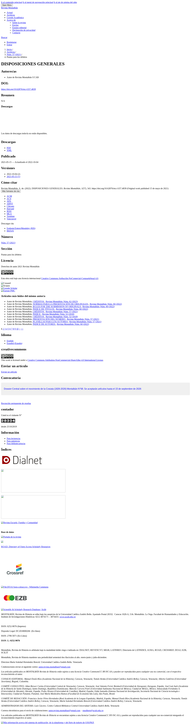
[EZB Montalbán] (15, 605)
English (10, 341)
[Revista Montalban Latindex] (11, 537)
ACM (9, 196)
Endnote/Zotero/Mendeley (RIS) (21, 228)
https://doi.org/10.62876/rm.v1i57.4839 (18, 89)
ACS (9, 198)
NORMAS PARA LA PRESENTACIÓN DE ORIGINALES (61, 304)
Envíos (15, 25)
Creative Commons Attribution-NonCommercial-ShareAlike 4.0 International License (65, 360)
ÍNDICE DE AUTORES (44, 324)
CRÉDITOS (39, 301)
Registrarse (11, 42)
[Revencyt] (33, 491)
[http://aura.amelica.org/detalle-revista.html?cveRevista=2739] (2, 542)
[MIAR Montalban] (33, 518)
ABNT (10, 203)
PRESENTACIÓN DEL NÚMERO (49, 319)
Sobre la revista (19, 22)
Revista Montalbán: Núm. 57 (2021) (62, 311)
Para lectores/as (13, 438)
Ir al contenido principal (11, 2)
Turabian (11, 216)
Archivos (11, 15)
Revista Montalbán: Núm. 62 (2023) (62, 301)
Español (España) (14, 343)
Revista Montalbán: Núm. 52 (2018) (58, 314)
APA (9, 201)
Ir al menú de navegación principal (38, 2)
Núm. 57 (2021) (14, 54)
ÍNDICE (37, 314)
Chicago (10, 206)
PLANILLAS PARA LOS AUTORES (50, 321)
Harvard (10, 209)
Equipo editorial (19, 27)
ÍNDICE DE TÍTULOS (44, 309)
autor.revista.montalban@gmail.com (54, 667)
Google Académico (15, 17)
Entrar (9, 45)
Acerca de (11, 20)
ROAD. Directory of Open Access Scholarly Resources (25, 546)
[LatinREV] (19, 522)
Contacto (16, 32)
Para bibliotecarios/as (16, 443)
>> (22, 329)
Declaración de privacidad (23, 30)
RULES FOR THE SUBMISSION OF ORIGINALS (57, 306)
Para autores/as (13, 441)
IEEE (9, 211)
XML (9, 150)
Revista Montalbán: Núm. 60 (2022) (106, 304)
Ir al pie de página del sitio (65, 2)
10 (17, 329)
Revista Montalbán (9, 8)
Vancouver (11, 219)
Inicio (9, 49)
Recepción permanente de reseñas (16, 403)
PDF (9, 148)
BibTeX (10, 231)
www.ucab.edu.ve (68, 617)
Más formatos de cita (10, 191)
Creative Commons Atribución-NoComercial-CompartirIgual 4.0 (69, 278)
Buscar (4, 37)
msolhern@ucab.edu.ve (93, 710)
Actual (10, 12)
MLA (9, 214)
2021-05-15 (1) (13, 176)
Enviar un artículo (9, 372)
